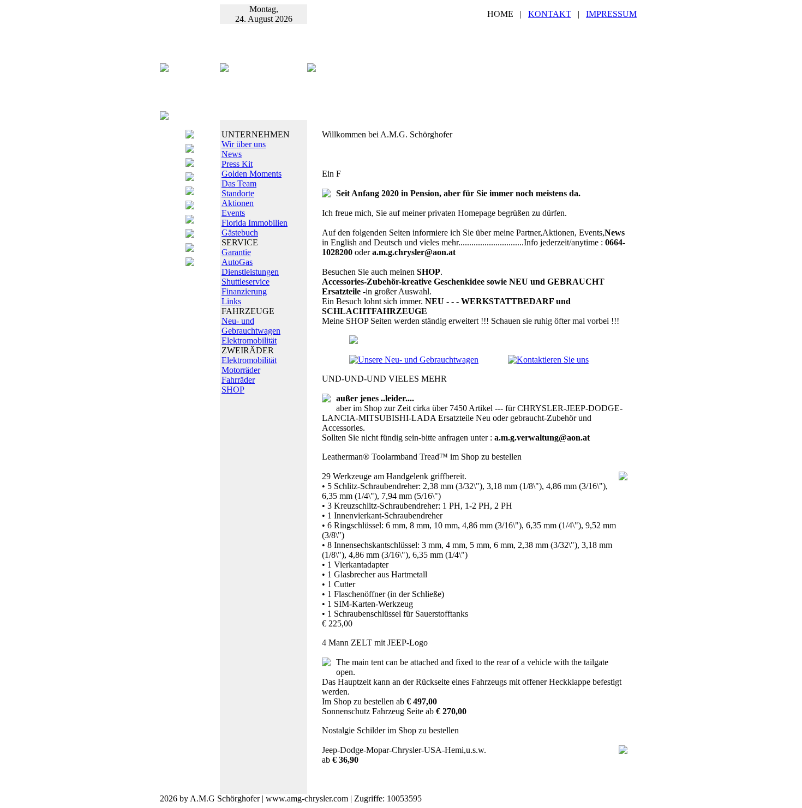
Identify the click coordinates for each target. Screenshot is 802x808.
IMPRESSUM (611, 14)
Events (233, 213)
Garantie (236, 252)
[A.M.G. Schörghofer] (311, 69)
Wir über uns (244, 144)
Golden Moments (252, 173)
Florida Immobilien (255, 222)
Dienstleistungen (250, 271)
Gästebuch (240, 232)
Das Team (239, 183)
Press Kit (237, 163)
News (232, 154)
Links (231, 301)
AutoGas (237, 262)
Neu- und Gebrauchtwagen (251, 325)
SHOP (233, 389)
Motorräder (241, 370)
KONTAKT (549, 14)
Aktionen (238, 203)
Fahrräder (238, 379)
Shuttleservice (246, 281)
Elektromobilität (249, 340)
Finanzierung (244, 291)
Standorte (238, 193)
